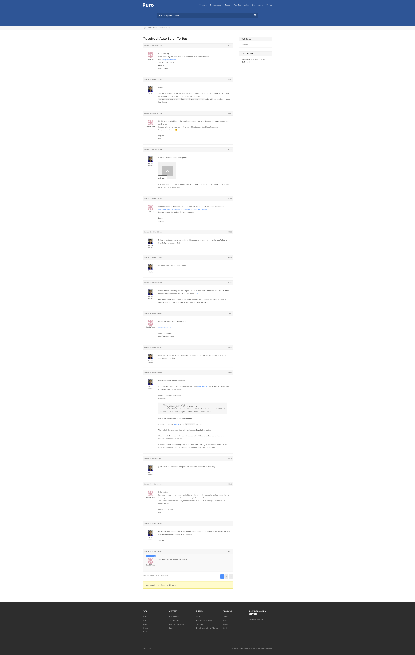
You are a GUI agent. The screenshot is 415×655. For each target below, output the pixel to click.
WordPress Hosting (241, 5)
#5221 (230, 551)
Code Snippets (202, 386)
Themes (203, 5)
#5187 (230, 198)
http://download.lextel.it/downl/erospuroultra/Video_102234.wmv (183, 209)
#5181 (230, 79)
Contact (269, 5)
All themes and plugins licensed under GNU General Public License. (252, 648)
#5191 (230, 313)
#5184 (230, 113)
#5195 (230, 459)
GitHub (225, 628)
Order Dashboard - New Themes (207, 628)
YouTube (225, 624)
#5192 (230, 347)
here (196, 294)
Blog (253, 5)
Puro (149, 648)
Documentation (216, 5)
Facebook (226, 617)
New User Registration (176, 624)
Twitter (225, 620)
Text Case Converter (256, 620)
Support (228, 5)
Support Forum (174, 620)
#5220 (230, 523)
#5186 (230, 150)
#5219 (230, 484)
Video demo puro (164, 327)
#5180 (230, 46)
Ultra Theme (153, 28)
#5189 (230, 257)
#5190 (230, 283)
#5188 (230, 232)
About (261, 5)
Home (145, 617)
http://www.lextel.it (170, 60)
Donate (145, 632)
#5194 (230, 372)
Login (171, 628)
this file (176, 424)
